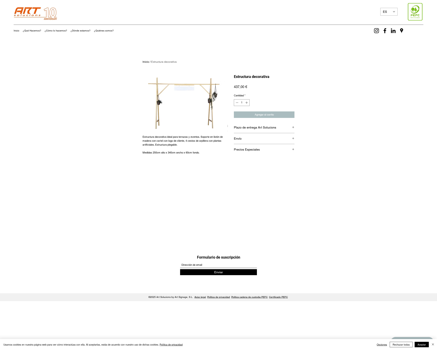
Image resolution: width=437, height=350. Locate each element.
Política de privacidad (218, 297)
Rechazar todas (401, 344)
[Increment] (247, 102)
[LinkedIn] (393, 30)
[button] (32, 30)
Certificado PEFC (278, 297)
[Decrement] (236, 102)
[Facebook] (385, 30)
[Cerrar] (433, 344)
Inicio (146, 61)
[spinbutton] (242, 102)
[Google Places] (401, 30)
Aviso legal (200, 297)
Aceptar (422, 344)
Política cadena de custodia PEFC (249, 297)
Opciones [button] (382, 344)
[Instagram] (376, 30)
